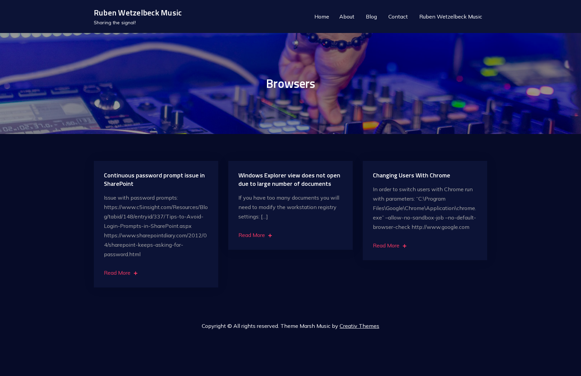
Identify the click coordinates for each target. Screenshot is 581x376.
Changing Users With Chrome (411, 175)
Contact (398, 16)
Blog (371, 16)
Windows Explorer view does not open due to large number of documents (289, 179)
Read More (117, 272)
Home (321, 16)
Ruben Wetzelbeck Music (138, 12)
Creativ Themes (359, 325)
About (346, 16)
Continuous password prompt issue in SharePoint (154, 179)
